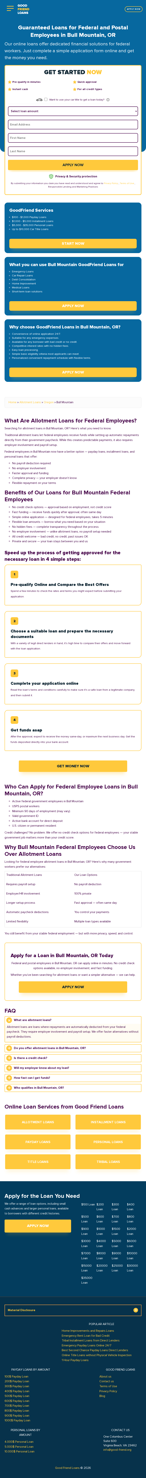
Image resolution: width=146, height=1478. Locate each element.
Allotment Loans (30, 402)
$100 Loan (88, 1204)
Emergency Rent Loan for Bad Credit (86, 1336)
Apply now (133, 9)
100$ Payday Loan (16, 1376)
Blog (102, 1396)
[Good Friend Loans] (23, 9)
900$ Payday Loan (17, 1416)
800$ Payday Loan (17, 1411)
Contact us (106, 1381)
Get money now (73, 766)
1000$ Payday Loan (17, 1420)
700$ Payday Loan (17, 1406)
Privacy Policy (111, 183)
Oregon (49, 402)
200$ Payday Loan (17, 1381)
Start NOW (73, 243)
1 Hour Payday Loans (75, 1360)
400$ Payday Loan (17, 1391)
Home (13, 402)
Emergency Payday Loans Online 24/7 (86, 1345)
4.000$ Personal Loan (19, 1442)
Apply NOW (73, 306)
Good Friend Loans (67, 1468)
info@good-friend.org (117, 1450)
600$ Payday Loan (17, 1401)
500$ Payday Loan (17, 1396)
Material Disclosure (21, 1310)
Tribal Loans (108, 1162)
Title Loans (37, 1162)
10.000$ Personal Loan (19, 1451)
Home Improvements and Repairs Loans (88, 1331)
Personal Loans (108, 1142)
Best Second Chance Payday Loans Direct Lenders (95, 1350)
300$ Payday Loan (17, 1386)
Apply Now (73, 987)
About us (105, 1376)
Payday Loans (37, 1142)
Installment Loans (108, 1122)
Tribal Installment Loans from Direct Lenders (91, 1340)
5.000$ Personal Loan (19, 1447)
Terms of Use (127, 183)
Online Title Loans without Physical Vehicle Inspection (97, 1355)
